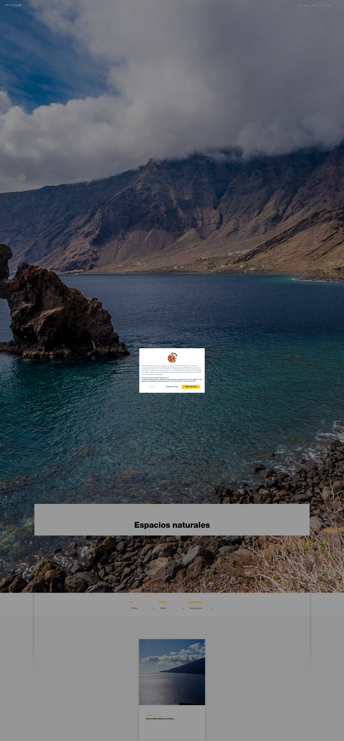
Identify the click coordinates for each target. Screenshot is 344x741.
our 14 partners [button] (162, 366)
